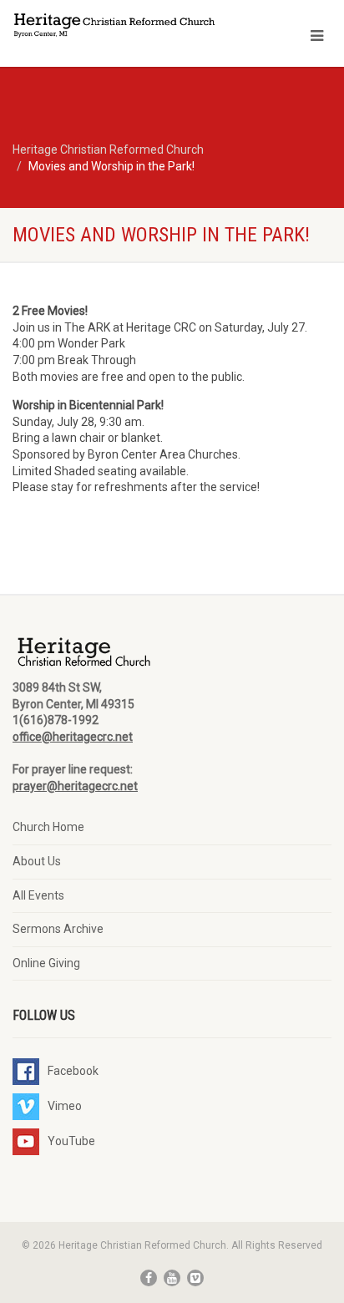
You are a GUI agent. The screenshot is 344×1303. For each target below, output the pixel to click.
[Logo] (115, 27)
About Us (37, 861)
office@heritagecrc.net (73, 736)
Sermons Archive (58, 928)
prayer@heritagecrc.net (75, 786)
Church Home (48, 827)
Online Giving (46, 963)
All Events (38, 895)
